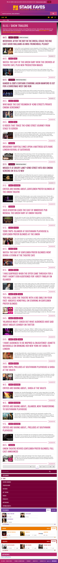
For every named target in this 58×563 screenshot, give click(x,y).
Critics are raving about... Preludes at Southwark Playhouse (26, 429)
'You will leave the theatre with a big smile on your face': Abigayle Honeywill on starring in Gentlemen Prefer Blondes (27, 300)
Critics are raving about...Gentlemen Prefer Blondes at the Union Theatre (29, 190)
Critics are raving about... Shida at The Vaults (24, 388)
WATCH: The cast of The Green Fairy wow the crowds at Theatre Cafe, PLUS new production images (29, 63)
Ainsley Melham (10, 513)
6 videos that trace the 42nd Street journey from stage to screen (26, 127)
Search (50, 471)
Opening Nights (17, 185)
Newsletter (49, 17)
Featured (54, 510)
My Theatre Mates (22, 80)
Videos (15, 58)
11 (50, 466)
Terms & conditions (19, 561)
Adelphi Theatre (10, 545)
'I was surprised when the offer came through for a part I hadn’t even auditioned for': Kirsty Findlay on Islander (28, 276)
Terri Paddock (25, 37)
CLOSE (49, 1)
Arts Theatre (28, 545)
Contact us (43, 561)
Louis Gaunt (28, 513)
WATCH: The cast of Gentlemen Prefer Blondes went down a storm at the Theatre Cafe (27, 254)
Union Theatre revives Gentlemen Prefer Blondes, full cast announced (28, 450)
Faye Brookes (10, 519)
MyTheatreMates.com (44, 30)
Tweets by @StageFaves (6, 557)
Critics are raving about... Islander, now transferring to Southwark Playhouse (28, 408)
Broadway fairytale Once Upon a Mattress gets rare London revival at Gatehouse (28, 148)
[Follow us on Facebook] (55, 17)
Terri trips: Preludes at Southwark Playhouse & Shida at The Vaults (29, 368)
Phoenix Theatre (47, 545)
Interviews (16, 37)
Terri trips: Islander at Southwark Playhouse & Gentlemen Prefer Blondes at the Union (25, 232)
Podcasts (5, 499)
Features (10, 37)
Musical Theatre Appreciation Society (11, 32)
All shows (5, 537)
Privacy (29, 561)
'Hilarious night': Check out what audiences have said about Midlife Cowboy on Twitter (28, 323)
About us (35, 561)
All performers (6, 524)
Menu (3, 17)
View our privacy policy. (41, 1)
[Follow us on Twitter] (52, 17)
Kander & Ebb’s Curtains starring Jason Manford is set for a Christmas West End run (29, 85)
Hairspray (46, 532)
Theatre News (11, 79)
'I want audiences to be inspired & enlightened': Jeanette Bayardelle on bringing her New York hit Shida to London (29, 345)
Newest (48, 510)
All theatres (5, 550)
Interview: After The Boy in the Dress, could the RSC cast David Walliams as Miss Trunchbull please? (27, 42)
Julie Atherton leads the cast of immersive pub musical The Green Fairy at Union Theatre (25, 211)
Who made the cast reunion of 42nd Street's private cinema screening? (27, 106)
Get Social (16, 100)
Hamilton (27, 532)
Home (4, 478)
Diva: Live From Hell (11, 532)
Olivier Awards (7, 482)
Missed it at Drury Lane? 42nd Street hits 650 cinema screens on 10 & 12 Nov (28, 169)
